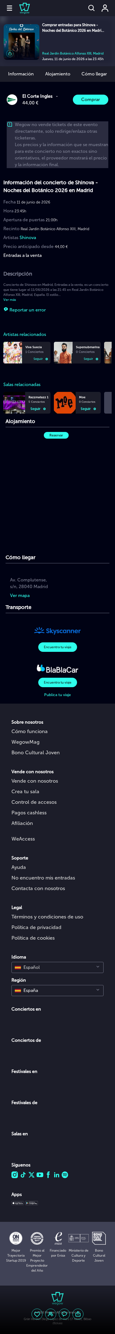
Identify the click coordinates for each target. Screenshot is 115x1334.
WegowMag (25, 742)
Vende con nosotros (34, 781)
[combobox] (57, 967)
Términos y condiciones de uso (47, 917)
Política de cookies (33, 938)
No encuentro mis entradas (43, 878)
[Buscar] (91, 8)
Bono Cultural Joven (35, 752)
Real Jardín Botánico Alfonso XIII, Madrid (73, 53)
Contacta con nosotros (38, 888)
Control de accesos (34, 802)
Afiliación (22, 823)
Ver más (9, 300)
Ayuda (18, 867)
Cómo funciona (29, 731)
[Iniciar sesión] (105, 8)
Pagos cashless (29, 812)
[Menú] (9, 8)
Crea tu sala (25, 791)
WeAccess (23, 839)
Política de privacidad (36, 927)
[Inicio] (21, 8)
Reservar (56, 435)
